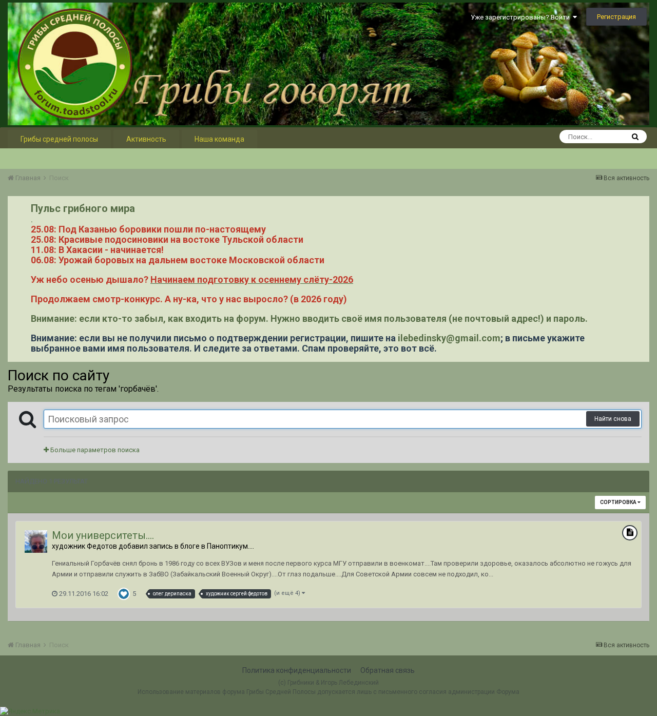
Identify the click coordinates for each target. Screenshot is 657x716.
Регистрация (616, 17)
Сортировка (618, 502)
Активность (146, 139)
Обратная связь (387, 670)
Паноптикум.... (230, 546)
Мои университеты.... (103, 535)
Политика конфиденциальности (296, 670)
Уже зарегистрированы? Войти (522, 17)
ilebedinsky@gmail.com (449, 338)
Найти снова (612, 418)
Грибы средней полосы (59, 139)
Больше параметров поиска (94, 450)
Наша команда (219, 139)
